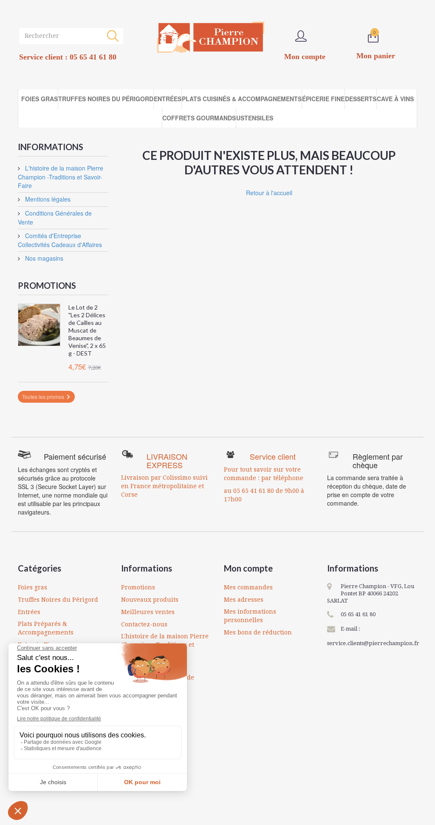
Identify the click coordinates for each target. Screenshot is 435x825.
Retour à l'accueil (269, 192)
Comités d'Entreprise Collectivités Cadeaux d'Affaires (60, 240)
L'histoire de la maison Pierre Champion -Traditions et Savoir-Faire (60, 177)
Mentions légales (47, 199)
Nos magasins (43, 258)
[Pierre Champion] (210, 37)
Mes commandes (248, 587)
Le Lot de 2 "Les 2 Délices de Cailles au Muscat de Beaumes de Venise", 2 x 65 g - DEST (87, 330)
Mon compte (248, 568)
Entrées (29, 612)
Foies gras (32, 587)
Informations (50, 147)
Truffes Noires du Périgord (58, 599)
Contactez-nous (144, 624)
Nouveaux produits (149, 599)
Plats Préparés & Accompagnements (45, 628)
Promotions (47, 285)
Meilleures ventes (148, 612)
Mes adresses (243, 599)
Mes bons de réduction (258, 632)
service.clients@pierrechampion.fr (373, 643)
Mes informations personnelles (250, 615)
